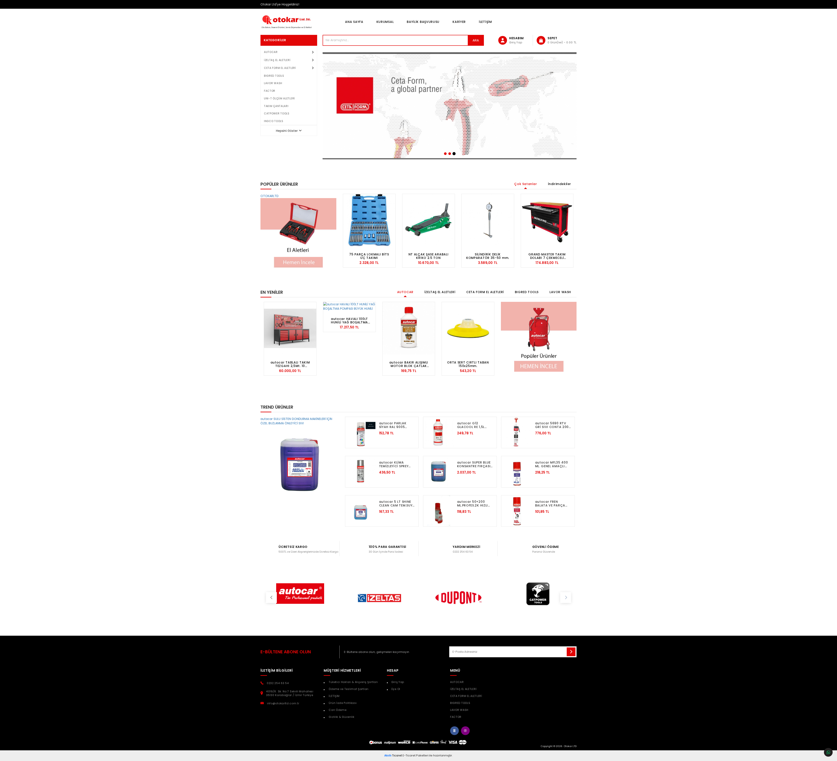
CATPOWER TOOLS (276, 113)
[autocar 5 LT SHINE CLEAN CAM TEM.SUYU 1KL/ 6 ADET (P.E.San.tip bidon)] (360, 510)
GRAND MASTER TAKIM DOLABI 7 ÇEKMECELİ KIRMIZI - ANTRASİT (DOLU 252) (547, 256)
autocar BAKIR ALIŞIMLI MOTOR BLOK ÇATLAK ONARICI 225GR (408, 364)
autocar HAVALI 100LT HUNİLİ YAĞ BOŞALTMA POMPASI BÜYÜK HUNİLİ (349, 320)
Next (576, 230)
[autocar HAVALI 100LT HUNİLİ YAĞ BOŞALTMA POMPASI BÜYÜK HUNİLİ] (349, 306)
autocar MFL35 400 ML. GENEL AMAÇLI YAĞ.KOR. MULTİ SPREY (551, 464)
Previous (339, 230)
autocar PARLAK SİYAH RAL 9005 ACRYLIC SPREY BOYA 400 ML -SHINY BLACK (397, 425)
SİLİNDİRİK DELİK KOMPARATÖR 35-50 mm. (487, 256)
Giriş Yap (397, 682)
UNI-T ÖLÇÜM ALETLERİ (279, 98)
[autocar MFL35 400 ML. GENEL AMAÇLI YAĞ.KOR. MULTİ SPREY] (516, 471)
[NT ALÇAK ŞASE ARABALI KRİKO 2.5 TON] (428, 220)
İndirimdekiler (559, 184)
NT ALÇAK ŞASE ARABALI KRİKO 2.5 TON (428, 256)
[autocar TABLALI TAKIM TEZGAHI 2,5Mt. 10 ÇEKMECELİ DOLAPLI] (290, 328)
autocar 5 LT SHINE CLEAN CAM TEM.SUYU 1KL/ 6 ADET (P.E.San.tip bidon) (397, 503)
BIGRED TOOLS (274, 76)
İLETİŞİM (485, 22)
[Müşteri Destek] (828, 752)
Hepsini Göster (287, 131)
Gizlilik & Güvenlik (341, 717)
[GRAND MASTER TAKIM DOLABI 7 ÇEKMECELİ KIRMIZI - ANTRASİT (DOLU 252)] (547, 220)
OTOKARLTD (269, 196)
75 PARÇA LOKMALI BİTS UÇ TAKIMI (369, 256)
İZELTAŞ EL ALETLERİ (277, 60)
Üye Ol (395, 689)
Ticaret (393, 755)
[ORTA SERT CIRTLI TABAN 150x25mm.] (468, 328)
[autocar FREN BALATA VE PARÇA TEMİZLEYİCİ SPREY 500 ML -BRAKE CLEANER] (516, 510)
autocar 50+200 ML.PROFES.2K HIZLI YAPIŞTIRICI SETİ (472, 503)
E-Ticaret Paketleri (416, 755)
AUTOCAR (271, 52)
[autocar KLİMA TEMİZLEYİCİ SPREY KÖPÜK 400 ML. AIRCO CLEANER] (360, 471)
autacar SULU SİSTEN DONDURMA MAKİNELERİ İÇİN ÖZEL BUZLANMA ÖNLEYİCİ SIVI (296, 421)
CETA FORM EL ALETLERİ (280, 68)
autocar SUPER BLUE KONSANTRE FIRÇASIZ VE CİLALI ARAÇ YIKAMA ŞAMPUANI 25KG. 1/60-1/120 (475, 464)
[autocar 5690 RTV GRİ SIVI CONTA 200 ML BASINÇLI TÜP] (516, 432)
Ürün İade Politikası (342, 703)
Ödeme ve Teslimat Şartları (348, 689)
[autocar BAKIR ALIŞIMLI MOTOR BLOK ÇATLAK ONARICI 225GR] (409, 328)
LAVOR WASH (273, 83)
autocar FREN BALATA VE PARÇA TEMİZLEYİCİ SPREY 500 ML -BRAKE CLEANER (550, 503)
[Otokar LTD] (292, 22)
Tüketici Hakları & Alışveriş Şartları (353, 682)
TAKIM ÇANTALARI (276, 106)
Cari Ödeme (337, 710)
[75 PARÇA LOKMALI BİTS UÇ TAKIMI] (369, 220)
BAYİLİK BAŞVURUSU (423, 22)
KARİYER (459, 22)
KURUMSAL (385, 22)
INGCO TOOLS (273, 121)
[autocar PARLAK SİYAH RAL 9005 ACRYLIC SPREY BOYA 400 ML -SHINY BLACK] (360, 432)
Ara (476, 40)
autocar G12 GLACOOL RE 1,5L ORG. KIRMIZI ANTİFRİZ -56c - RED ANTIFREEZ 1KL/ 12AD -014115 (474, 425)
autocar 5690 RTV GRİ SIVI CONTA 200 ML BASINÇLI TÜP (552, 425)
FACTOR (269, 91)
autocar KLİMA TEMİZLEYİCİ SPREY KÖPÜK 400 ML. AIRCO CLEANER (394, 464)
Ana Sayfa (354, 22)
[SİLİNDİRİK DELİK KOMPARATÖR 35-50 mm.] (488, 220)
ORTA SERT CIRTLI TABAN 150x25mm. (468, 364)
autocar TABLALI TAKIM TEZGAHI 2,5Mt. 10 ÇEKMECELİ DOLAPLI (290, 364)
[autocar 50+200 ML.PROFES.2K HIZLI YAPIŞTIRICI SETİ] (438, 510)
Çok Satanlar (525, 184)
